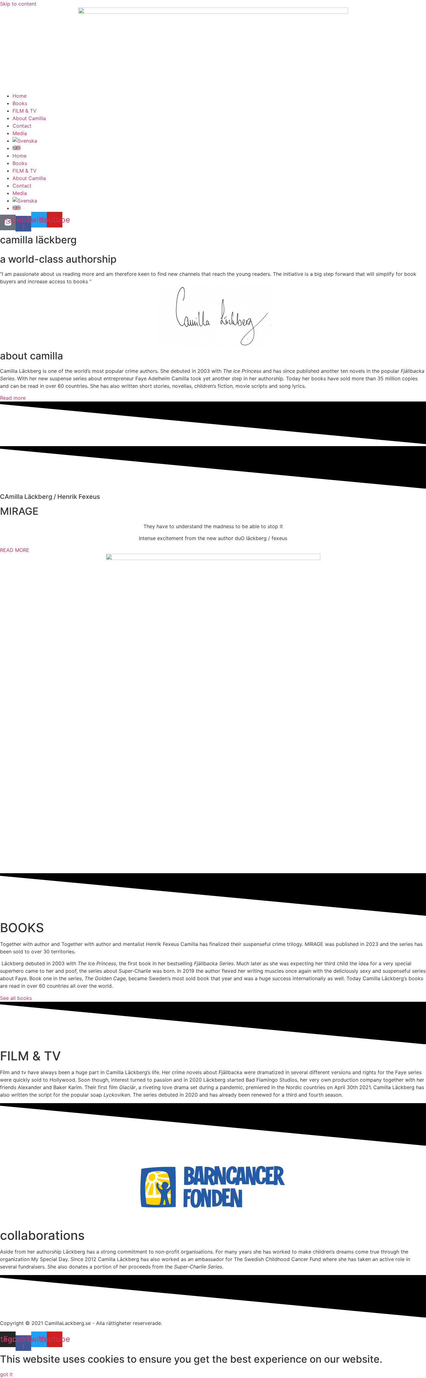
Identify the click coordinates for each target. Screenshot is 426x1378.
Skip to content (18, 4)
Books (19, 103)
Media (19, 133)
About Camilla (29, 118)
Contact (21, 126)
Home (19, 96)
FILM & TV (24, 111)
